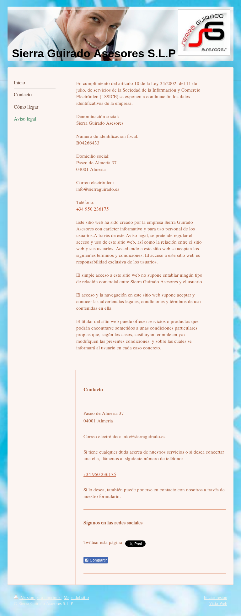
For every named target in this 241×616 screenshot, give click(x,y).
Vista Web (218, 603)
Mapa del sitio (76, 597)
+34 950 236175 (92, 209)
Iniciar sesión (215, 597)
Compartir (98, 560)
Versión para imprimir (40, 597)
